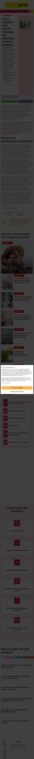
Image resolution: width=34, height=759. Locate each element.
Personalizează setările (17, 391)
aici (9, 382)
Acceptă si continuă (17, 387)
